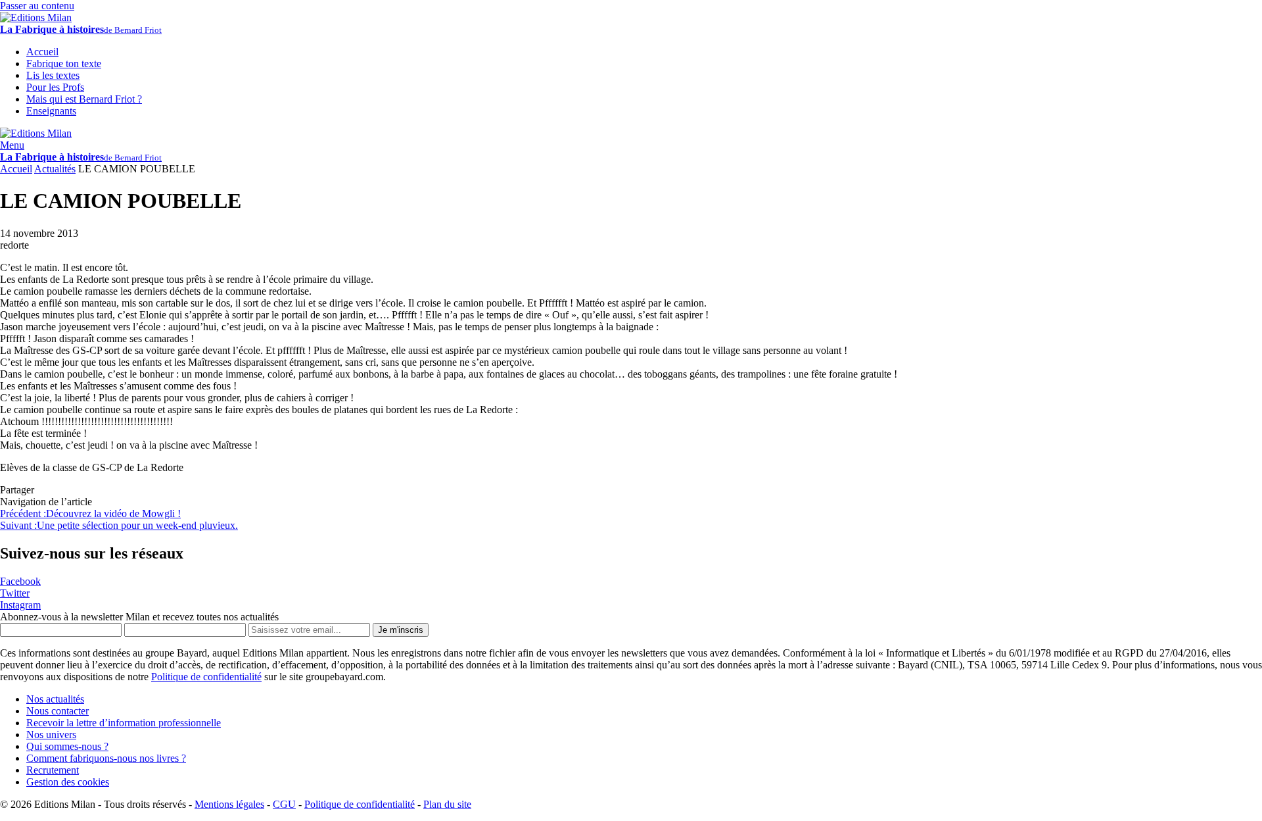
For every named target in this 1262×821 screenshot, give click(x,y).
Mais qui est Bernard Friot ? (84, 99)
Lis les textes (53, 75)
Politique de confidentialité (206, 676)
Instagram (20, 604)
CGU (284, 804)
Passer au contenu (37, 5)
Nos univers (51, 734)
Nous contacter (57, 710)
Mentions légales (229, 804)
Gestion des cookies (67, 781)
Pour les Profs (55, 87)
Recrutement (52, 770)
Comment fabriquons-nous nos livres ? (106, 758)
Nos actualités (55, 699)
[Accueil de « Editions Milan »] (36, 17)
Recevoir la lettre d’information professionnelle (123, 722)
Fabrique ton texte (63, 63)
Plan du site (447, 804)
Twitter (15, 593)
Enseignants (51, 110)
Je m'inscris (400, 630)
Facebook (20, 581)
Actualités (55, 168)
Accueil (16, 168)
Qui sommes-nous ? (67, 746)
